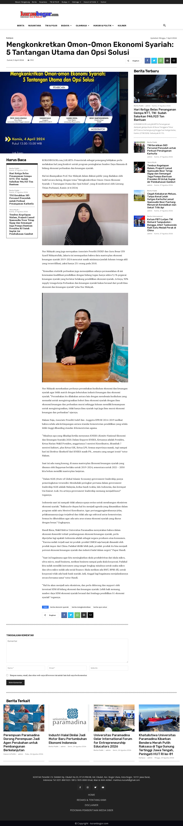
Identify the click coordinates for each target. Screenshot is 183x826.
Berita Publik (14, 168)
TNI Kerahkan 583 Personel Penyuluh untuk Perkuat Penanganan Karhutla (21, 199)
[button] (164, 25)
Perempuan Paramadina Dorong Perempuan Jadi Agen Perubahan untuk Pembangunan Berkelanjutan (21, 742)
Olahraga (75, 2)
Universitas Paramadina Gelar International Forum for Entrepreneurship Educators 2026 (113, 740)
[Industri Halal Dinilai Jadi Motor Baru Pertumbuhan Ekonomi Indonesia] (69, 717)
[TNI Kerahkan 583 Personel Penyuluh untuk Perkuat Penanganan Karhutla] (139, 147)
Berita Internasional (155, 216)
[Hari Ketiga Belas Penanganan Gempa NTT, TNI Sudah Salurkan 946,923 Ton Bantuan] (155, 89)
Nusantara (43, 2)
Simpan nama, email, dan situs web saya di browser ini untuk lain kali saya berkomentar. (48, 675)
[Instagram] (87, 787)
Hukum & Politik (90, 2)
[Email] (174, 60)
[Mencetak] (167, 60)
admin (147, 106)
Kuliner (103, 2)
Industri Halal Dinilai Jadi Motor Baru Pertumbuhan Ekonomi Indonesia (68, 739)
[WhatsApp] (161, 60)
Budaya (64, 2)
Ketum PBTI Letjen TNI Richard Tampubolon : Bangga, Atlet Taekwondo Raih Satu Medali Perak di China (162, 225)
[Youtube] (103, 787)
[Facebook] (147, 60)
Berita (34, 2)
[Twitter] (154, 60)
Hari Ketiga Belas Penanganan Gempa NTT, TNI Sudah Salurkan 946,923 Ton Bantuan (21, 179)
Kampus (9, 38)
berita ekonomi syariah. (59, 607)
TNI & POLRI (54, 2)
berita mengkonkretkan (81, 607)
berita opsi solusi (100, 607)
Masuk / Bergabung (22, 2)
